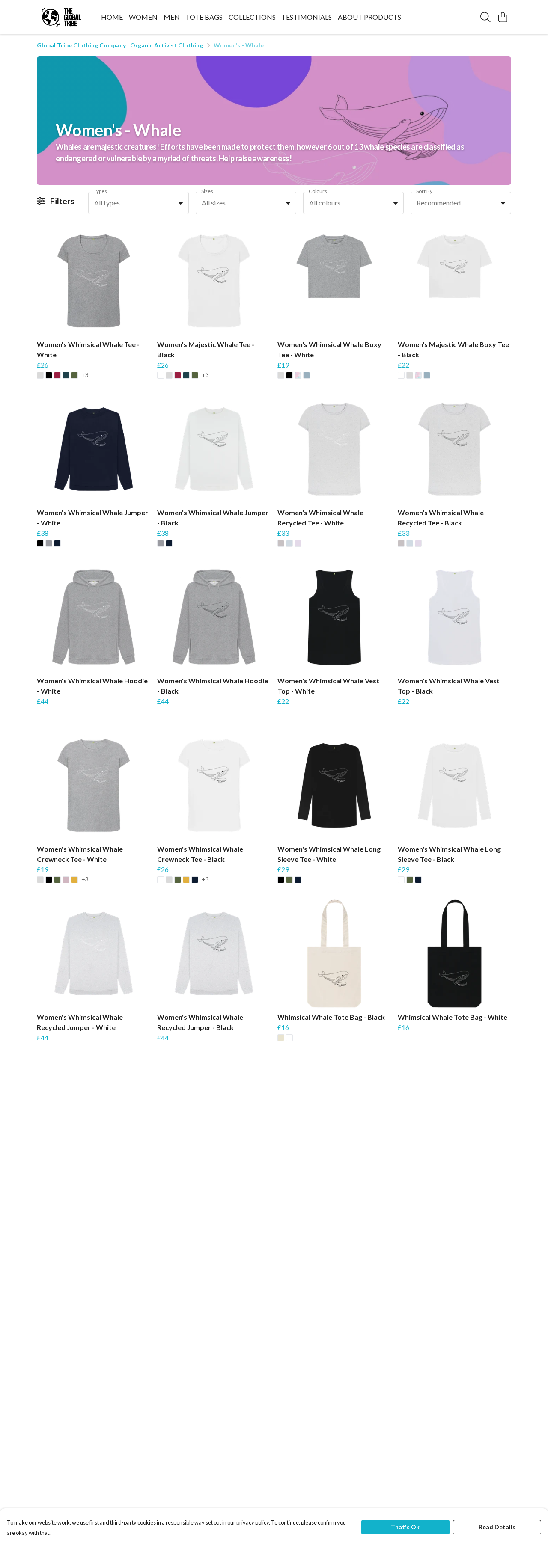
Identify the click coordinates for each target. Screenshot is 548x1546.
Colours (318, 191)
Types (100, 191)
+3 (85, 375)
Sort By (424, 191)
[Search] (485, 17)
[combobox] (138, 203)
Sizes (207, 191)
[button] (181, 202)
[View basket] (502, 17)
